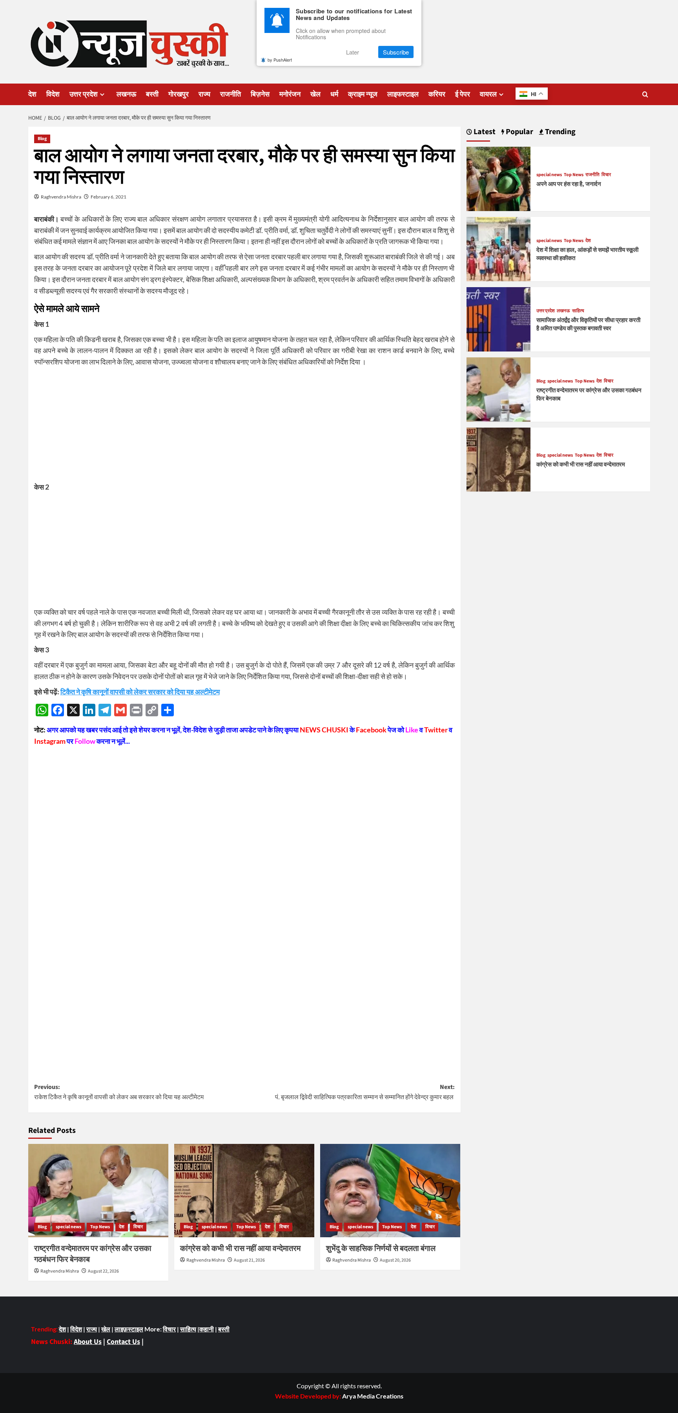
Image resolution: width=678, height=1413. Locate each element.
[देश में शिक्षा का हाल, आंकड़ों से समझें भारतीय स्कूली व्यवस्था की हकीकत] (499, 248)
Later (352, 52)
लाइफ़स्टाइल (129, 1329)
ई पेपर (462, 94)
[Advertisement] (244, 426)
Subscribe (396, 52)
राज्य (204, 94)
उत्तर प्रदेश (83, 94)
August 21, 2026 (249, 1260)
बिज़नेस (260, 94)
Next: (365, 1092)
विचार (138, 1227)
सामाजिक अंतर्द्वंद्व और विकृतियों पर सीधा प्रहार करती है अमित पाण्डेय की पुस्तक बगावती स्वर (588, 324)
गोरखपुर (178, 94)
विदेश (53, 94)
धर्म (334, 94)
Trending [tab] (559, 132)
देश (32, 94)
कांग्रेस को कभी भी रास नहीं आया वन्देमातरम (240, 1248)
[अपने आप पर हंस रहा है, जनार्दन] (499, 178)
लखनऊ (126, 94)
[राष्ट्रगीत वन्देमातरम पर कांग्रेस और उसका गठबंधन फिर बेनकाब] (98, 1190)
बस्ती (152, 94)
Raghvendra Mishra (61, 197)
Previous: (119, 1092)
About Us (88, 1342)
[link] (372, 1396)
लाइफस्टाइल (403, 94)
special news (68, 1227)
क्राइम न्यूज (362, 94)
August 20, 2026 (395, 1260)
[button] (645, 94)
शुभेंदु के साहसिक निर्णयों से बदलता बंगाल (381, 1248)
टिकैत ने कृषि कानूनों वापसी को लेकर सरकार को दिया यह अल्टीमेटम (140, 691)
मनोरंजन (290, 94)
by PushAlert (280, 59)
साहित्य (578, 311)
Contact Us (123, 1342)
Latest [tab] (484, 132)
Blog (42, 138)
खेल (315, 94)
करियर (436, 94)
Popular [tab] (518, 132)
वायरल (488, 94)
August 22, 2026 (103, 1271)
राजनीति (230, 94)
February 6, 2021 (108, 197)
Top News (100, 1227)
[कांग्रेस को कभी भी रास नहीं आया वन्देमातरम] (244, 1190)
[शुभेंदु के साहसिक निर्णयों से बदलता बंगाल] (390, 1190)
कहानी (206, 1329)
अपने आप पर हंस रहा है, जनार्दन (568, 184)
